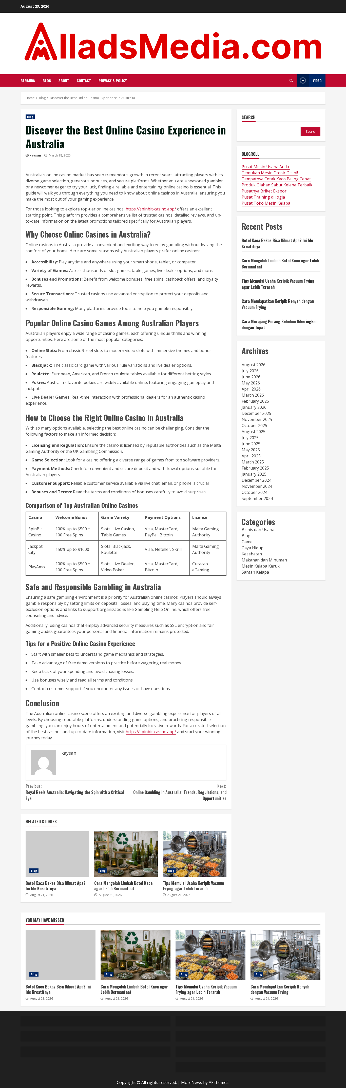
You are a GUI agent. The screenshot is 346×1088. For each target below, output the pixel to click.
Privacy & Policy (113, 80)
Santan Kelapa (255, 572)
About (64, 80)
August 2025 (253, 431)
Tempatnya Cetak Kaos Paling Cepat (276, 179)
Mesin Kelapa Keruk (261, 566)
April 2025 (251, 456)
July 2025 (250, 437)
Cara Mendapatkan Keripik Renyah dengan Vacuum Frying (285, 955)
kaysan (35, 155)
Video (317, 80)
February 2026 (255, 401)
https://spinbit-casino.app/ (151, 209)
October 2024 (254, 492)
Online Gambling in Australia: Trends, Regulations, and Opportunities (179, 792)
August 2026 (253, 364)
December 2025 (256, 413)
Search (249, 117)
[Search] (291, 80)
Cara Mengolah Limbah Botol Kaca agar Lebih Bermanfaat (126, 854)
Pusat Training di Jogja (263, 197)
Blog (47, 80)
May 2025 (251, 450)
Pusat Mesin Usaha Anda (266, 166)
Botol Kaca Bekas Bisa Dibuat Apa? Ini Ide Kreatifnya (57, 854)
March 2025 (253, 462)
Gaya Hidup (252, 548)
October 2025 (254, 425)
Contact (84, 80)
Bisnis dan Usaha (258, 529)
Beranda (28, 80)
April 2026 (251, 389)
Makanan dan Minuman (264, 560)
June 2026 (251, 377)
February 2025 (255, 468)
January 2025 (254, 474)
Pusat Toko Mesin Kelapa (266, 203)
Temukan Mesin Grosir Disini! (270, 173)
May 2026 (251, 383)
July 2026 (250, 371)
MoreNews (191, 1082)
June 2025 (251, 443)
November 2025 (257, 419)
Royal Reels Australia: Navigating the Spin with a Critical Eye (75, 792)
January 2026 (254, 407)
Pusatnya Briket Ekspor (264, 191)
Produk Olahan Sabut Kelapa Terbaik (277, 185)
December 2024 (256, 480)
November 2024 (257, 486)
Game (247, 542)
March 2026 (253, 395)
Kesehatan (252, 554)
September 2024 (257, 498)
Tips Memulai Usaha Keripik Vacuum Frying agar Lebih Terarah (194, 854)
